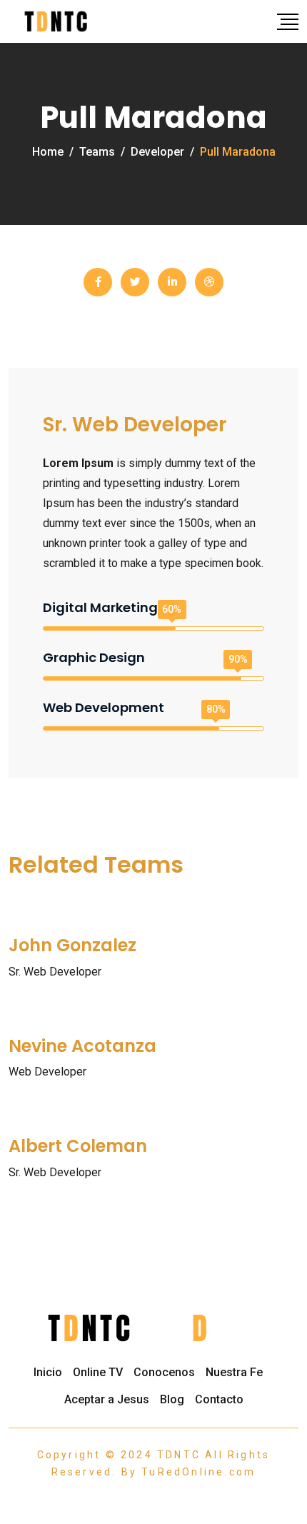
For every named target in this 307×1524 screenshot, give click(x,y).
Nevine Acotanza (82, 1046)
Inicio (48, 1372)
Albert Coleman (78, 1146)
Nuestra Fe (234, 1372)
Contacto (219, 1399)
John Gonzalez (72, 945)
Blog (172, 1399)
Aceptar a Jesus (106, 1399)
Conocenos (164, 1372)
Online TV (98, 1372)
